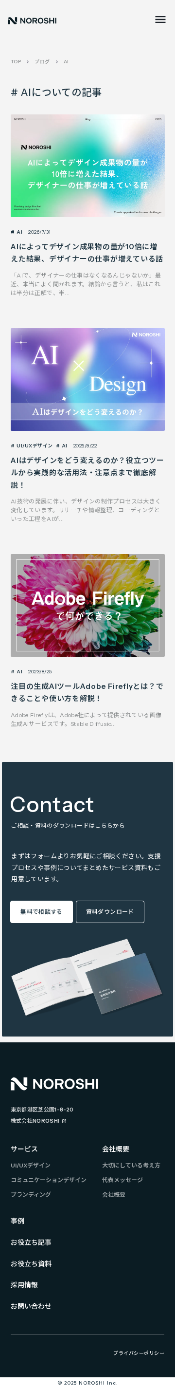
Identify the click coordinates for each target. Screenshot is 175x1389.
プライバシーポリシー (138, 1353)
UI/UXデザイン (31, 1165)
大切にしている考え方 (131, 1165)
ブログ (42, 61)
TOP (16, 61)
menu (160, 19)
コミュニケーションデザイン (49, 1180)
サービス (24, 1149)
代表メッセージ (122, 1180)
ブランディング (31, 1194)
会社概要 (115, 1149)
